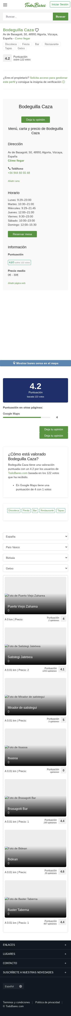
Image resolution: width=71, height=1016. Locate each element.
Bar (37, 44)
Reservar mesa (22, 234)
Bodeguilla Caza (19, 30)
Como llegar (22, 38)
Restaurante (52, 44)
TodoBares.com (18, 473)
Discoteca (11, 44)
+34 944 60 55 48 (19, 172)
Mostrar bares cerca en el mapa (37, 363)
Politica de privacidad (47, 1002)
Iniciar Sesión (60, 4)
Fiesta (25, 44)
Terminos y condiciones (16, 1002)
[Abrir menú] (4, 3)
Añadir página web (16, 283)
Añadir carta (14, 181)
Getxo (21, 48)
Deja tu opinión (35, 119)
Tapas (8, 48)
